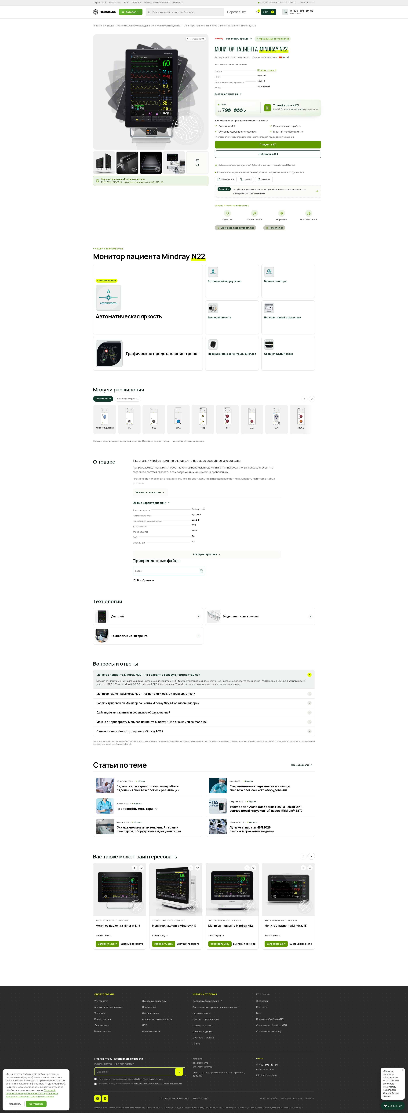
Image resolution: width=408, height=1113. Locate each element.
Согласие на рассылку (268, 1031)
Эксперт (266, 179)
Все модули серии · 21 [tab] (127, 398)
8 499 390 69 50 (307, 2)
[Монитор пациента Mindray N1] (288, 889)
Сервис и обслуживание (207, 1000)
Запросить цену (107, 943)
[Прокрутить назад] (305, 399)
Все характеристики (227, 94)
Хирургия (99, 1013)
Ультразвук (101, 1000)
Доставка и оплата (203, 1037)
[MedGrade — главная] (104, 12)
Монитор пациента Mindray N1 (286, 925)
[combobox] (185, 12)
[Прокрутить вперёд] (312, 399)
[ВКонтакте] (105, 1098)
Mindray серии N (266, 70)
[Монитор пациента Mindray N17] (175, 889)
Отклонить (15, 1103)
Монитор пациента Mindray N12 (230, 925)
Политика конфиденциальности (174, 1098)
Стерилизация (150, 1013)
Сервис (137, 2)
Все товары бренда (237, 38)
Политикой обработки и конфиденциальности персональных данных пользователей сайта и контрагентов (32, 1093)
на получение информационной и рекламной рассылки (158, 1083)
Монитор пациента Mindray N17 (174, 925)
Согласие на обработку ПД (271, 1025)
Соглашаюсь (36, 1103)
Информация (99, 2)
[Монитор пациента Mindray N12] (232, 889)
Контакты (178, 2)
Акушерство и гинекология (157, 1019)
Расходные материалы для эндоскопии (216, 1007)
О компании (115, 2)
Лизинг (196, 1043)
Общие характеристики (149, 503)
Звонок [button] (247, 179)
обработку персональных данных (148, 1079)
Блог (126, 2)
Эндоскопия (149, 1007)
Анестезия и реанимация (108, 1007)
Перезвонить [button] (237, 12)
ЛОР (144, 1025)
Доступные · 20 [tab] (103, 398)
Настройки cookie (201, 1098)
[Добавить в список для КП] (134, 868)
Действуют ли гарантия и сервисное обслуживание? (133, 712)
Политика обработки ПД (270, 1019)
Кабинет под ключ (203, 1031)
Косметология (102, 1019)
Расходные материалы (157, 2)
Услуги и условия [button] (205, 994)
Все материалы (300, 765)
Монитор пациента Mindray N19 (118, 925)
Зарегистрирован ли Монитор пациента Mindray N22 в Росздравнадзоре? (147, 703)
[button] (268, 191)
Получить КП (268, 144)
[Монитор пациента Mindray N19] (119, 889)
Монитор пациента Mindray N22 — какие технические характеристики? (145, 693)
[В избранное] (141, 868)
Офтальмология (151, 1031)
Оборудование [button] (104, 994)
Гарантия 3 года (202, 1013)
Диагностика (101, 1025)
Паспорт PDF (228, 179)
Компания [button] (263, 994)
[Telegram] (97, 1098)
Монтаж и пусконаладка (206, 1019)
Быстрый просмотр (132, 943)
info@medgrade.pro (266, 1075)
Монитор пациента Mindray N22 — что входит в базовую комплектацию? (148, 675)
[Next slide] (311, 856)
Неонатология (102, 1031)
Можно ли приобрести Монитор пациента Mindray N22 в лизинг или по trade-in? (151, 722)
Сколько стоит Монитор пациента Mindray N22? (129, 731)
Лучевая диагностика (154, 1000)
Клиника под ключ (202, 1025)
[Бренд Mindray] (219, 38)
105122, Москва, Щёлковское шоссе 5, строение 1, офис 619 (219, 1074)
